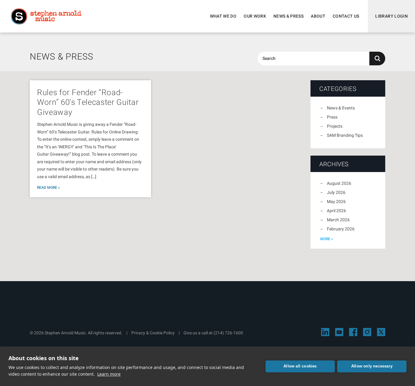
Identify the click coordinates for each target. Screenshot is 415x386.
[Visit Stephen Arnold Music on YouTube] (339, 332)
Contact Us (346, 16)
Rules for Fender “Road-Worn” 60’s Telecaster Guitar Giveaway (88, 102)
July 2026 (336, 192)
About (318, 16)
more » (326, 239)
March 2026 (338, 219)
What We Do (223, 16)
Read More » (48, 187)
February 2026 (341, 228)
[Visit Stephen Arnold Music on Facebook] (353, 332)
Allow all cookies (300, 366)
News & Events (341, 107)
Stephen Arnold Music (46, 16)
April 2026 (336, 210)
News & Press (288, 16)
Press (332, 117)
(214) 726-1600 (228, 332)
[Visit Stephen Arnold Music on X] (381, 332)
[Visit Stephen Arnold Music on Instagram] (367, 332)
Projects (334, 126)
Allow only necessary (372, 366)
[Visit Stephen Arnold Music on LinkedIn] (325, 332)
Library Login (391, 16)
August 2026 (339, 183)
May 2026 (336, 201)
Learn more (109, 374)
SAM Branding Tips (345, 135)
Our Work (255, 16)
